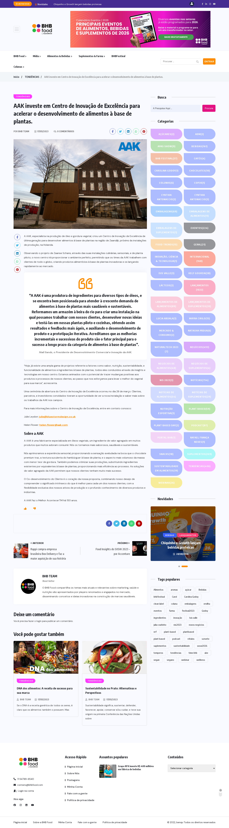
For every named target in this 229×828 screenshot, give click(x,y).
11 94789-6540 (25, 779)
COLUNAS (166, 182)
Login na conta (25, 790)
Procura (209, 108)
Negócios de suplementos (199, 365)
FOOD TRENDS (166, 244)
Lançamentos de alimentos (166, 304)
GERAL (200, 244)
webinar (185, 659)
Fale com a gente (77, 793)
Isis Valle (166, 273)
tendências (175, 652)
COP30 (199, 182)
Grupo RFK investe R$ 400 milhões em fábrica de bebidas (180, 545)
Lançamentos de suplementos (199, 304)
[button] (181, 566)
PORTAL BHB (166, 437)
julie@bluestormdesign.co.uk (57, 416)
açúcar (188, 589)
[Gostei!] (25, 509)
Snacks (166, 454)
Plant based (199, 408)
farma (172, 610)
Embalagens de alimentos (199, 213)
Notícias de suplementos (199, 394)
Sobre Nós (73, 773)
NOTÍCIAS (200, 380)
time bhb (193, 652)
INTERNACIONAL (199, 258)
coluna (174, 603)
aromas (174, 589)
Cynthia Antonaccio (166, 197)
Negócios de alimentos (166, 365)
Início (16, 76)
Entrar (209, 61)
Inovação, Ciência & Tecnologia (166, 258)
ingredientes (160, 617)
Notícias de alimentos (166, 394)
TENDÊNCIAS (32, 76)
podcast (176, 638)
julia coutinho (160, 624)
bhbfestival (159, 596)
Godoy (205, 610)
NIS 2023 (166, 380)
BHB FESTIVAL (166, 158)
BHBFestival (118, 56)
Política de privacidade (80, 800)
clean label (159, 603)
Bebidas (199, 146)
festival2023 (188, 610)
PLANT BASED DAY (166, 425)
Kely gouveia (199, 273)
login (38, 621)
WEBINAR (166, 482)
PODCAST (199, 425)
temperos (158, 652)
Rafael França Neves (199, 439)
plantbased (188, 631)
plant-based (170, 631)
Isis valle (193, 617)
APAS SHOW (166, 146)
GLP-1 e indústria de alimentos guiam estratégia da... (80, 4)
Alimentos (158, 589)
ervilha (207, 603)
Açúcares (166, 134)
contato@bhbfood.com (30, 785)
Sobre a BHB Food (42, 822)
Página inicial (75, 766)
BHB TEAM (25, 699)
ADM (199, 134)
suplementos (160, 645)
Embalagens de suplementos (166, 230)
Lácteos (166, 285)
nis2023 (177, 624)
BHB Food (19, 56)
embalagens (190, 603)
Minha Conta (75, 786)
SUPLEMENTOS (199, 454)
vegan (157, 659)
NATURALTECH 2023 (166, 349)
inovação (177, 617)
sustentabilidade (182, 645)
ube (206, 652)
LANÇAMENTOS (200, 287)
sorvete (205, 638)
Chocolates (199, 170)
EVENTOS (199, 228)
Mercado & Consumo (166, 332)
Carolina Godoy (167, 170)
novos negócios (196, 624)
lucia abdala (166, 318)
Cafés (199, 158)
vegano (170, 659)
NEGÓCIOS (199, 347)
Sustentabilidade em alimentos (166, 468)
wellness (200, 659)
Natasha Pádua (199, 330)
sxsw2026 (202, 645)
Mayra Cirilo (199, 318)
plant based (159, 638)
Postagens (73, 780)
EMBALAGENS (166, 211)
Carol (174, 596)
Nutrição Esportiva (166, 411)
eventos (158, 610)
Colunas (18, 66)
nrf (155, 631)
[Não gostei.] (34, 509)
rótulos (191, 638)
